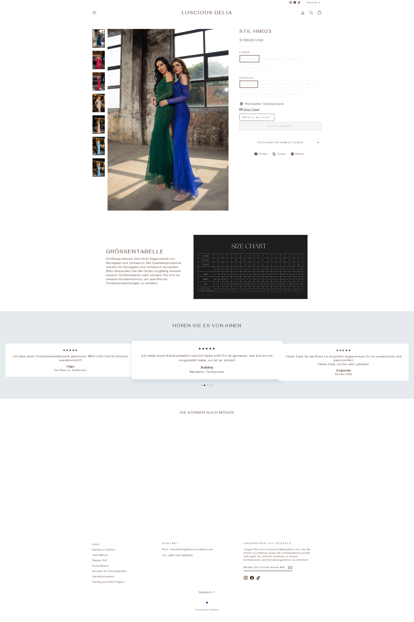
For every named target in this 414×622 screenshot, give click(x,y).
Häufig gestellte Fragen (108, 581)
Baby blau (293, 58)
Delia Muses (100, 565)
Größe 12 (308, 84)
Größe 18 (291, 93)
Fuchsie (248, 68)
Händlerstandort (103, 576)
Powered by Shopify (207, 609)
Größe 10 (287, 84)
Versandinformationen (280, 142)
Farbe (245, 52)
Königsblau (271, 58)
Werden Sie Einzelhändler (109, 571)
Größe (248, 77)
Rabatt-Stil (99, 560)
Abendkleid (100, 555)
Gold (264, 68)
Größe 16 (270, 93)
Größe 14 (249, 93)
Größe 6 (248, 84)
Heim (95, 544)
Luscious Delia (207, 12)
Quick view (119, 500)
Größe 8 (267, 84)
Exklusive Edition (103, 549)
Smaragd (249, 58)
